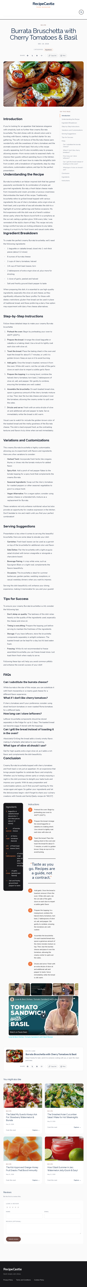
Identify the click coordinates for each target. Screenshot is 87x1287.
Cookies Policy (39, 1280)
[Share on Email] (42, 56)
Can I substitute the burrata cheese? (72, 145)
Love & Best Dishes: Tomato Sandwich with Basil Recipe (40, 999)
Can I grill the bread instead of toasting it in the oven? (73, 163)
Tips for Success (67, 137)
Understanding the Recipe (70, 119)
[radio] (7, 1207)
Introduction (66, 116)
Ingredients (65, 177)
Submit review (13, 1239)
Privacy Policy (8, 1280)
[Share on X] (32, 56)
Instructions (66, 181)
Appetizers (48, 50)
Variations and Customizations (72, 130)
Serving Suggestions (69, 134)
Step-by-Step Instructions (70, 126)
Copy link (53, 55)
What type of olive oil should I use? (73, 169)
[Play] (63, 989)
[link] (12, 999)
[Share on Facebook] (27, 56)
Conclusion (65, 173)
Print (64, 55)
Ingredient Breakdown (69, 123)
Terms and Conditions (23, 1280)
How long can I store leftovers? (70, 157)
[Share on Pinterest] (37, 56)
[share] (74, 998)
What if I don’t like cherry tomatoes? (71, 151)
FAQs (63, 141)
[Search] (81, 12)
